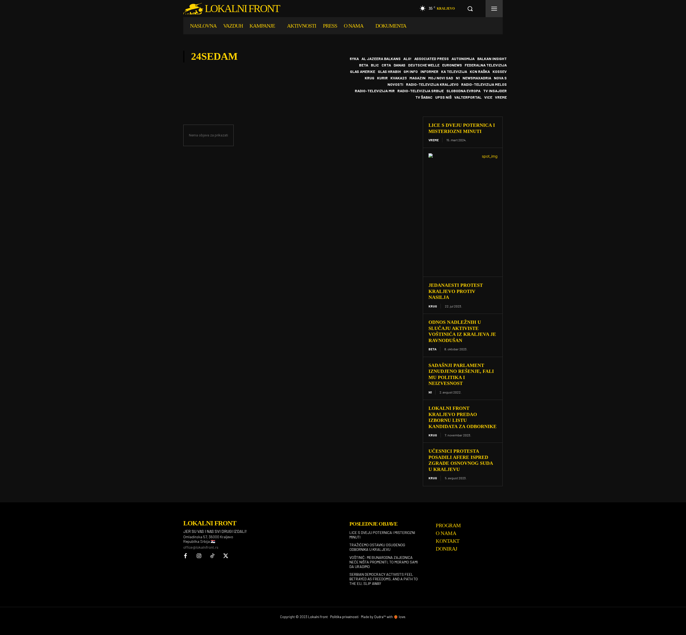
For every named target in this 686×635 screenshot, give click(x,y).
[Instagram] (198, 556)
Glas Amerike (362, 71)
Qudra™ (380, 617)
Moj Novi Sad (440, 78)
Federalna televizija (486, 65)
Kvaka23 (398, 78)
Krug (369, 78)
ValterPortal (468, 97)
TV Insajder (495, 91)
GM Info (411, 71)
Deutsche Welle (423, 65)
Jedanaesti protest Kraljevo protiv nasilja (455, 291)
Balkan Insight (492, 59)
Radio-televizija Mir (375, 91)
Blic (375, 65)
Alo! (407, 59)
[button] (470, 8)
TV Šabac (424, 97)
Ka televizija (454, 71)
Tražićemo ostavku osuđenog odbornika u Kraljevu (377, 547)
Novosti (395, 84)
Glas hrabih (389, 71)
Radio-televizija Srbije (420, 91)
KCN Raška (480, 71)
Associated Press (431, 59)
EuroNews (452, 65)
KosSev (500, 71)
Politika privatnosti (344, 617)
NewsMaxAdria (477, 78)
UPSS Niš (443, 97)
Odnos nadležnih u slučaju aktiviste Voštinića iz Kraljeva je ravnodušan (462, 331)
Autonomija (463, 59)
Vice (488, 97)
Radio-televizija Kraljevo (432, 84)
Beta (363, 65)
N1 (458, 78)
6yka (354, 59)
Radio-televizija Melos (484, 84)
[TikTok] (212, 556)
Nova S (500, 78)
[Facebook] (185, 556)
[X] (225, 556)
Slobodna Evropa (463, 91)
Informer (429, 71)
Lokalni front (318, 617)
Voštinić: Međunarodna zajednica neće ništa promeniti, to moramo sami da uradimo (383, 562)
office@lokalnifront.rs (200, 547)
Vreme (501, 97)
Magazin (417, 78)
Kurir (382, 78)
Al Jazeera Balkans (381, 59)
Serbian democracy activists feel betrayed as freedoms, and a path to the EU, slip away (383, 579)
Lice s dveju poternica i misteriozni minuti (382, 534)
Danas (399, 65)
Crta (386, 65)
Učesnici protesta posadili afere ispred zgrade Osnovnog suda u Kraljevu (460, 460)
